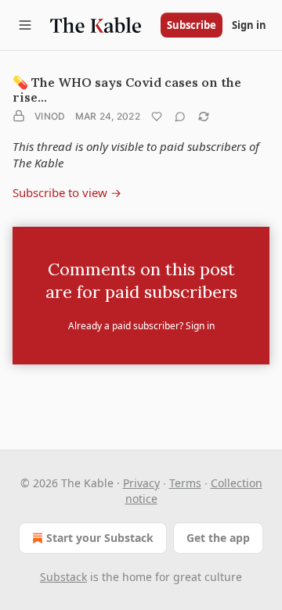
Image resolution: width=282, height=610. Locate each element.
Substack (63, 576)
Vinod (50, 116)
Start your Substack (100, 537)
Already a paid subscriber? (141, 325)
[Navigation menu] (25, 25)
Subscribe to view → (67, 192)
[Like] (156, 116)
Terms (185, 482)
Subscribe (191, 25)
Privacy (141, 482)
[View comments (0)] (180, 116)
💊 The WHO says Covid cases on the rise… (127, 89)
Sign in (249, 25)
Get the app (218, 537)
